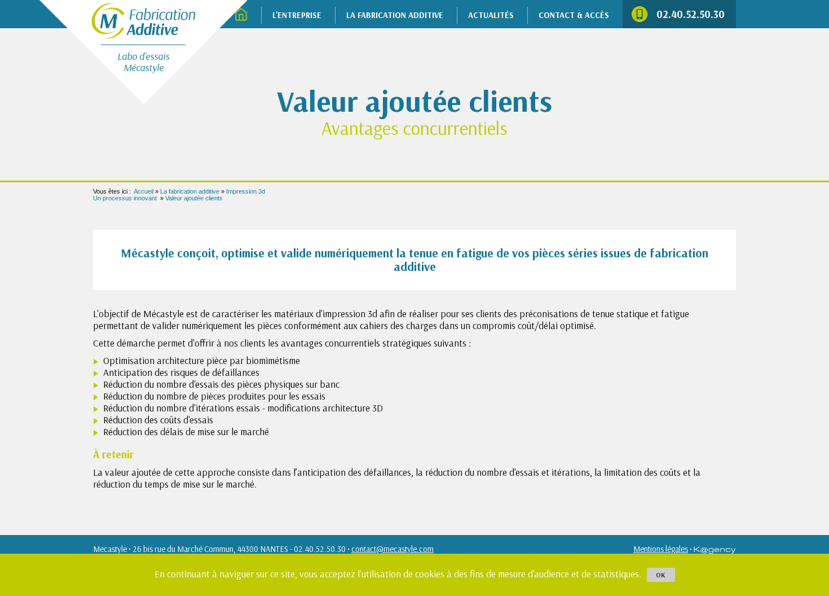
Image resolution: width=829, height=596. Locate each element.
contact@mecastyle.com (392, 549)
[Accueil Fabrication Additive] (241, 15)
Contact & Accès (574, 15)
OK (660, 575)
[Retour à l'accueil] (143, 19)
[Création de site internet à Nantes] (715, 549)
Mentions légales (660, 549)
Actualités (491, 15)
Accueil (143, 191)
